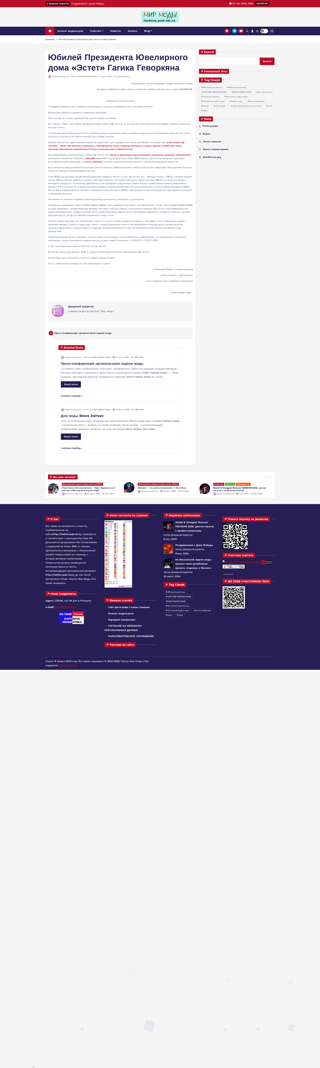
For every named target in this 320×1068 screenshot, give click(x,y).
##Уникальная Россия (212, 87)
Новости (115, 30)
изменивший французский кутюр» (246, 106)
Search (209, 52)
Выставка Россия (265, 92)
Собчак (206, 106)
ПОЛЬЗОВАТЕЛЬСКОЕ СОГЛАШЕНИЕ (131, 636)
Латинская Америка (211, 97)
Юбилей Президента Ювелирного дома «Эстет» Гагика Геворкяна (87, 39)
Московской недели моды (213, 101)
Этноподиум (220, 106)
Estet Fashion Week (182, 292)
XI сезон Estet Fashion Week (84, 76)
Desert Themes (68, 665)
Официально (167, 484)
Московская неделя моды (237, 97)
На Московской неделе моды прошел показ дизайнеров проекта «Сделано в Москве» (193, 563)
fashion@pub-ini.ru (65, 607)
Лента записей (212, 141)
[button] (266, 477)
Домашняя (50, 39)
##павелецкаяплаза (237, 87)
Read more (71, 384)
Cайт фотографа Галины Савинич (129, 607)
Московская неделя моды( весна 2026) (82, 484)
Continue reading (71, 395)
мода (205, 110)
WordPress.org (212, 157)
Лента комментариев (215, 149)
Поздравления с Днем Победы (194, 545)
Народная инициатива (121, 619)
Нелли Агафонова (256, 101)
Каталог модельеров (70, 30)
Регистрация (210, 125)
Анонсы (132, 30)
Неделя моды (237, 101)
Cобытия (95, 30)
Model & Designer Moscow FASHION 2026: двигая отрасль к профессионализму (194, 526)
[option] (84, 487)
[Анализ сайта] (228, 566)
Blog (147, 30)
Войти (206, 133)
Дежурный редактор (60, 76)
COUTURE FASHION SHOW (215, 92)
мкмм (269, 106)
